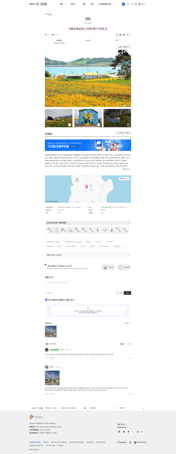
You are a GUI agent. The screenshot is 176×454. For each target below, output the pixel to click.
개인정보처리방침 (35, 442)
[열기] (128, 255)
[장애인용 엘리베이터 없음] (57, 230)
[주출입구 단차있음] (70, 230)
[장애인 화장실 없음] (50, 230)
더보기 (128, 246)
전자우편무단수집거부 (36, 445)
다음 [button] (126, 78)
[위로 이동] (145, 448)
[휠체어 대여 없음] (91, 230)
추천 (71, 4)
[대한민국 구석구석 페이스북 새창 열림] (124, 432)
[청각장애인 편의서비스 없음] (105, 230)
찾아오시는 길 (121, 427)
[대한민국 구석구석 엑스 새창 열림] (133, 432)
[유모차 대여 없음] (125, 230)
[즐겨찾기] (116, 35)
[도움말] (46, 293)
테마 (84, 4)
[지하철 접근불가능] (77, 230)
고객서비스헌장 (100, 442)
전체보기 (127, 323)
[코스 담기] (123, 35)
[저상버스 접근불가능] (84, 230)
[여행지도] (135, 4)
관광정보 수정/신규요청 (68, 408)
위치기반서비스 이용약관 (59, 442)
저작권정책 (89, 442)
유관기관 (122, 408)
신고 (130, 358)
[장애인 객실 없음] (118, 230)
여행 (61, 4)
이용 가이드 (121, 424)
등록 (127, 293)
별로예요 (127, 267)
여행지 (50, 15)
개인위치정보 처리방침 (76, 442)
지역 (92, 4)
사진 (120, 293)
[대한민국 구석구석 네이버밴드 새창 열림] (142, 432)
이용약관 (46, 442)
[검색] (123, 4)
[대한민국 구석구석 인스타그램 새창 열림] (138, 432)
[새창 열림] (119, 35)
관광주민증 (104, 4)
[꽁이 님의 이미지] (58, 118)
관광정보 (93, 408)
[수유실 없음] (112, 230)
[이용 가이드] (128, 4)
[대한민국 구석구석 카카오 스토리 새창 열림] (128, 432)
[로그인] (132, 4)
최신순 (122, 344)
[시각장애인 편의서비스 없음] (98, 230)
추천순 (129, 344)
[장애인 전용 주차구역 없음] (63, 230)
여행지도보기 (124, 178)
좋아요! (111, 267)
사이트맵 (60, 445)
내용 (125, 169)
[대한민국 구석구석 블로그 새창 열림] (119, 432)
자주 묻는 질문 (50, 445)
